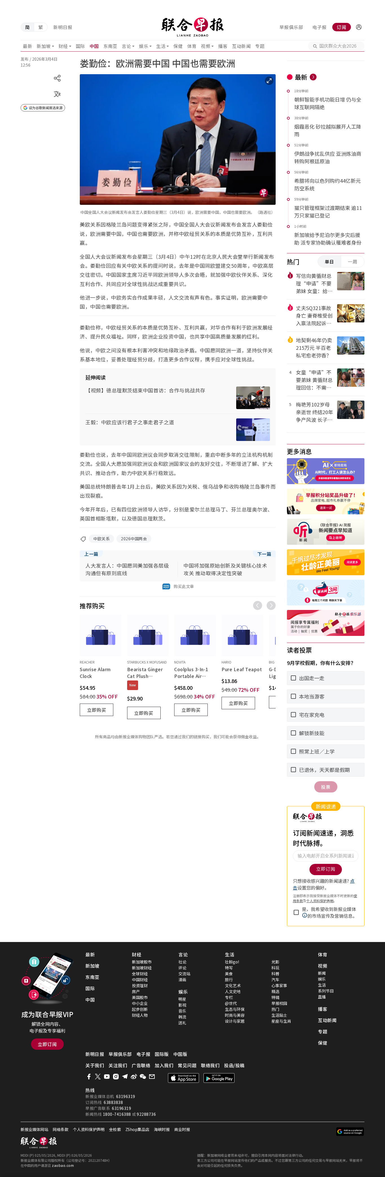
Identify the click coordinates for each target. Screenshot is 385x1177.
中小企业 (140, 1003)
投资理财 (140, 985)
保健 (178, 46)
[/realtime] (313, 77)
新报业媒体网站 (34, 1129)
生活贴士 (279, 1015)
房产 (136, 991)
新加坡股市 (142, 962)
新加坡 (44, 46)
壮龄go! (232, 962)
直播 (322, 997)
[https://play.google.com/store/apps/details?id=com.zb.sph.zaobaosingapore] (218, 1078)
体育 (191, 46)
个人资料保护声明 (89, 1129)
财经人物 (140, 1015)
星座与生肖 (281, 1021)
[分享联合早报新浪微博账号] (133, 1076)
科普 (275, 973)
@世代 (231, 1003)
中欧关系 (101, 538)
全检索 (115, 1129)
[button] (358, 27)
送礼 (182, 1023)
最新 (27, 46)
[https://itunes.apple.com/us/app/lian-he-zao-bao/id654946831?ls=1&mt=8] (183, 1078)
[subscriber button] (359, 27)
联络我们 (210, 1065)
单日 (329, 261)
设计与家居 (235, 1021)
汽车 (275, 979)
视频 (205, 46)
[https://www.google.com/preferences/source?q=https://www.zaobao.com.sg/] (350, 1131)
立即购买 (96, 709)
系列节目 (326, 991)
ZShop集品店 (137, 1129)
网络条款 (60, 1129)
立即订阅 (47, 1044)
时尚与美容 (235, 1015)
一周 (352, 261)
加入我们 (164, 1065)
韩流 (182, 1017)
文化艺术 (233, 985)
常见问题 (187, 1065)
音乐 (182, 1011)
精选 (275, 991)
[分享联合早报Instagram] (115, 1076)
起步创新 (140, 1009)
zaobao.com (63, 1165)
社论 (182, 962)
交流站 (184, 973)
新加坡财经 (142, 967)
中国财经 (140, 979)
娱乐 (143, 46)
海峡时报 (162, 1129)
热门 (275, 1009)
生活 (160, 46)
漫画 (182, 979)
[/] (192, 27)
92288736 (146, 1114)
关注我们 (118, 1065)
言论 (126, 46)
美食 (229, 973)
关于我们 (94, 1065)
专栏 (229, 997)
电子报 (319, 27)
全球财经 (140, 973)
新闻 (322, 973)
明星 (182, 999)
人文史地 (233, 991)
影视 (182, 1005)
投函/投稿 (234, 1065)
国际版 (162, 1054)
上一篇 (91, 553)
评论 (182, 967)
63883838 (113, 1102)
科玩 (275, 967)
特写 (229, 967)
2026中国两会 (134, 538)
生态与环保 (235, 1009)
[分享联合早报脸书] (88, 1076)
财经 (63, 46)
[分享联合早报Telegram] (124, 1076)
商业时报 (182, 1129)
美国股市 (140, 997)
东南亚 (110, 46)
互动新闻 (241, 46)
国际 (80, 46)
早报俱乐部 (291, 27)
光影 (275, 962)
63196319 (125, 1096)
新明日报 (62, 27)
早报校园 (279, 1003)
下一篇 (264, 553)
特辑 (275, 997)
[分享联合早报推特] (97, 1076)
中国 (94, 46)
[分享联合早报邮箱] (152, 1076)
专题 (259, 46)
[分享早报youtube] (106, 1076)
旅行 (229, 979)
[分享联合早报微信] (143, 1076)
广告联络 (141, 1065)
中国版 (180, 1054)
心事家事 (279, 985)
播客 (222, 46)
